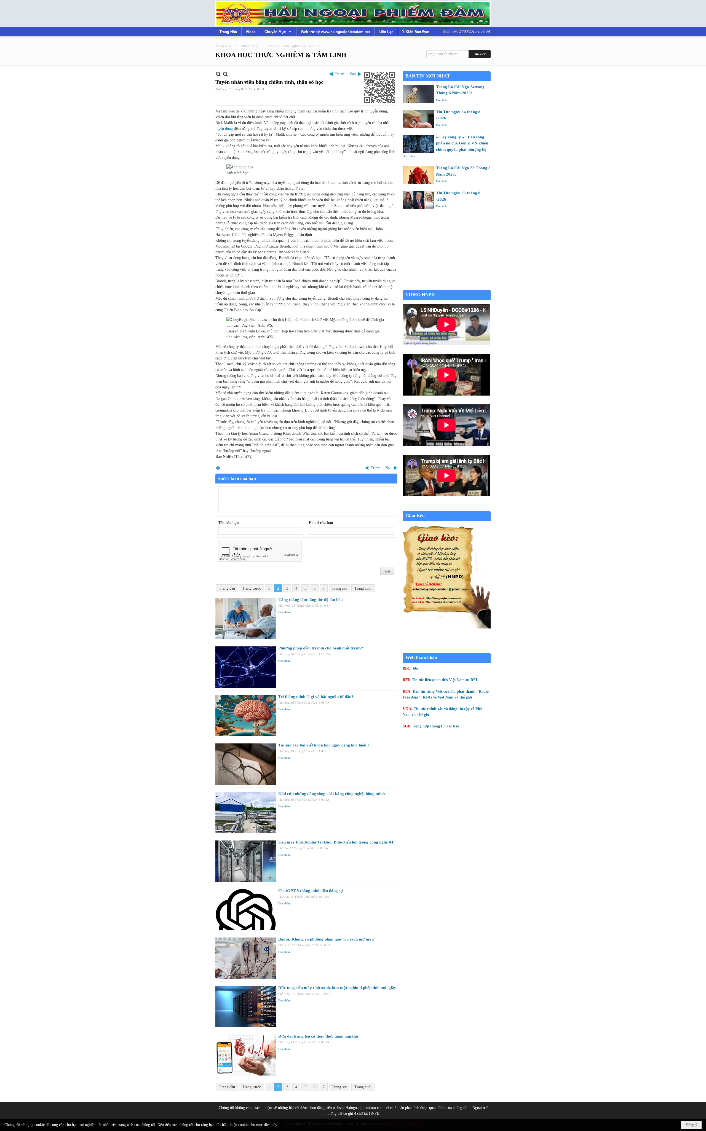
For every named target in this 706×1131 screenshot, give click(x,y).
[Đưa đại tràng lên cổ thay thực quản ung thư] (245, 1055)
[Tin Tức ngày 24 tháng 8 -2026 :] (418, 119)
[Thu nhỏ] (218, 74)
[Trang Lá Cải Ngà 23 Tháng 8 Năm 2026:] (418, 175)
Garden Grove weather (447, 287)
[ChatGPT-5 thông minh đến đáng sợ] (245, 909)
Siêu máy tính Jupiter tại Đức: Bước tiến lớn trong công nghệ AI (335, 842)
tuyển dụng (224, 129)
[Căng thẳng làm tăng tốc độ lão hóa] (245, 618)
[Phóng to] (225, 74)
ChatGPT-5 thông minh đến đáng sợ (310, 890)
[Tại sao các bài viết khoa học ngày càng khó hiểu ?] (245, 764)
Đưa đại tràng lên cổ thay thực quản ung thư (318, 1036)
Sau (353, 74)
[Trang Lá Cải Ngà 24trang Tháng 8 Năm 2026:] (418, 94)
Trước (339, 74)
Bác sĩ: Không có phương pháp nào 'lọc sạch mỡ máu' (326, 939)
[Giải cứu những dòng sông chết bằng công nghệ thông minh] (245, 812)
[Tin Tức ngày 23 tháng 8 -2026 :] (418, 200)
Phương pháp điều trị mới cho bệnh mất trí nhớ (320, 648)
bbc (416, 668)
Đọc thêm (284, 612)
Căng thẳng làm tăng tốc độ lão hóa (310, 599)
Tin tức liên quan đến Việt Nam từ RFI (444, 680)
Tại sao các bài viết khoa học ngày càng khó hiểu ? (324, 745)
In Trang (218, 468)
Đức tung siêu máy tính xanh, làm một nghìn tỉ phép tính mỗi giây (337, 987)
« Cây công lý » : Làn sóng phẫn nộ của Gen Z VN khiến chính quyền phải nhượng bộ (462, 143)
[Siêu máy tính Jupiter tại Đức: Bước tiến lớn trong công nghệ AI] (245, 861)
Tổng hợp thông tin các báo (436, 726)
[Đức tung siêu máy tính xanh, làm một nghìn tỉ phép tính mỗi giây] (245, 1006)
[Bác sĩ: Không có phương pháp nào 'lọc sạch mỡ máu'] (245, 958)
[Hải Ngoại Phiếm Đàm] (353, 13)
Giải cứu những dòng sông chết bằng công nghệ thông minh (331, 793)
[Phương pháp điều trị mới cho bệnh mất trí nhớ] (245, 667)
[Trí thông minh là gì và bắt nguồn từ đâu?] (245, 715)
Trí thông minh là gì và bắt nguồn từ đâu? (316, 696)
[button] (278, 31)
